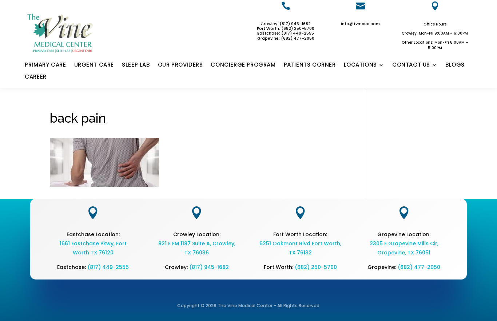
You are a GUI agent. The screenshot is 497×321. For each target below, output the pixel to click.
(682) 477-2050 (419, 267)
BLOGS (455, 65)
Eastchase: (269, 33)
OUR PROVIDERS (180, 65)
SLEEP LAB (136, 65)
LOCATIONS (360, 65)
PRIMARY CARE (45, 65)
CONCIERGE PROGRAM (243, 65)
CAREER (36, 77)
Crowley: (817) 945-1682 (286, 24)
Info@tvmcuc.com (360, 24)
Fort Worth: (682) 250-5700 (285, 28)
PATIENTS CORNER (310, 65)
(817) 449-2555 (297, 33)
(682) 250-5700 (316, 267)
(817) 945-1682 (209, 267)
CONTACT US (411, 65)
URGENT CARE (94, 65)
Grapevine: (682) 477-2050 (285, 38)
